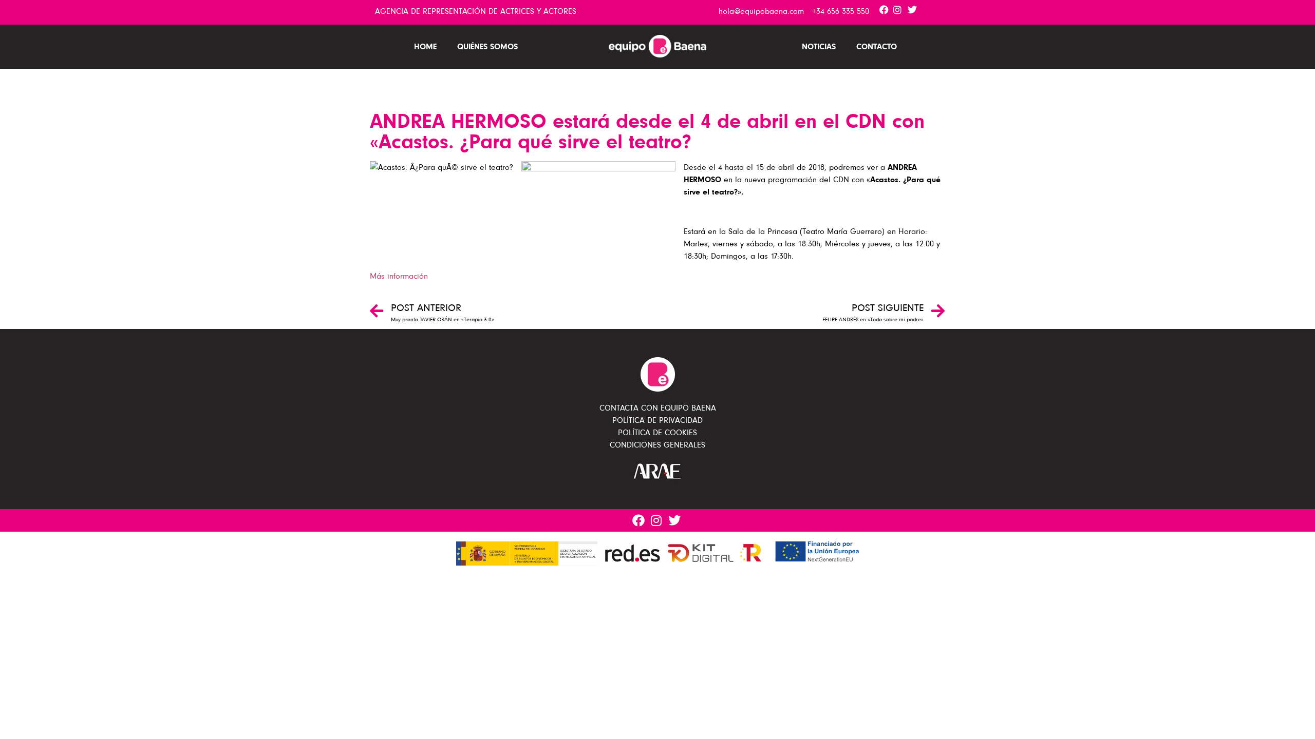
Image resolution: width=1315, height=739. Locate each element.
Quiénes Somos (487, 46)
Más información (399, 276)
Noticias (819, 46)
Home (425, 46)
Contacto (876, 46)
